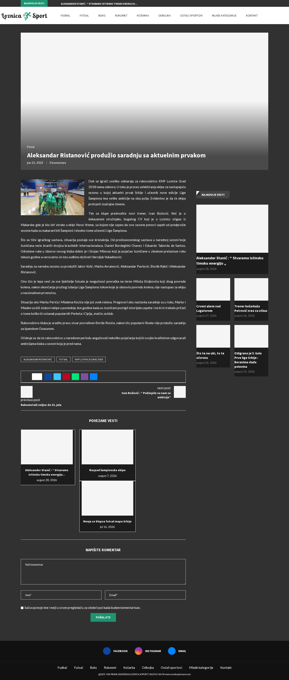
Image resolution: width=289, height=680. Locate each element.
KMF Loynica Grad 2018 (89, 359)
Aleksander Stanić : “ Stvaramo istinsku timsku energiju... (99, 3)
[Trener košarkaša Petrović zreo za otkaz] (251, 289)
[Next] (57, 3)
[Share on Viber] (84, 376)
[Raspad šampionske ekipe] (107, 447)
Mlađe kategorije (224, 15)
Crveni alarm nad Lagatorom (208, 308)
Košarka (143, 15)
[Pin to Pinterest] (66, 376)
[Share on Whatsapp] (75, 376)
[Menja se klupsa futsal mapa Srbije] (107, 498)
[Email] (267, 3)
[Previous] (51, 3)
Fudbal (65, 15)
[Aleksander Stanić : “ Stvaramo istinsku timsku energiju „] (47, 447)
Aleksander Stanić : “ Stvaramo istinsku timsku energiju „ (229, 260)
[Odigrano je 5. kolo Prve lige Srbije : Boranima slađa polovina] (251, 336)
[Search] (287, 15)
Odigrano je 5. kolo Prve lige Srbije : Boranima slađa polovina (248, 360)
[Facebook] (257, 3)
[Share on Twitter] (57, 376)
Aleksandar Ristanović (37, 359)
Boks (102, 15)
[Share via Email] (93, 376)
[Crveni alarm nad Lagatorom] (213, 289)
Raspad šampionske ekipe (107, 470)
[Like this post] (38, 376)
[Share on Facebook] (48, 376)
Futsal (84, 15)
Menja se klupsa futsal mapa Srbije (107, 521)
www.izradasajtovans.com (178, 674)
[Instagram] (262, 3)
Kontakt (252, 15)
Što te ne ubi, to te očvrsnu (210, 355)
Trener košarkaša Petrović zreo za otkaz (250, 308)
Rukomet (121, 15)
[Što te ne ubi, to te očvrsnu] (213, 336)
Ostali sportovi (191, 15)
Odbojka (164, 15)
